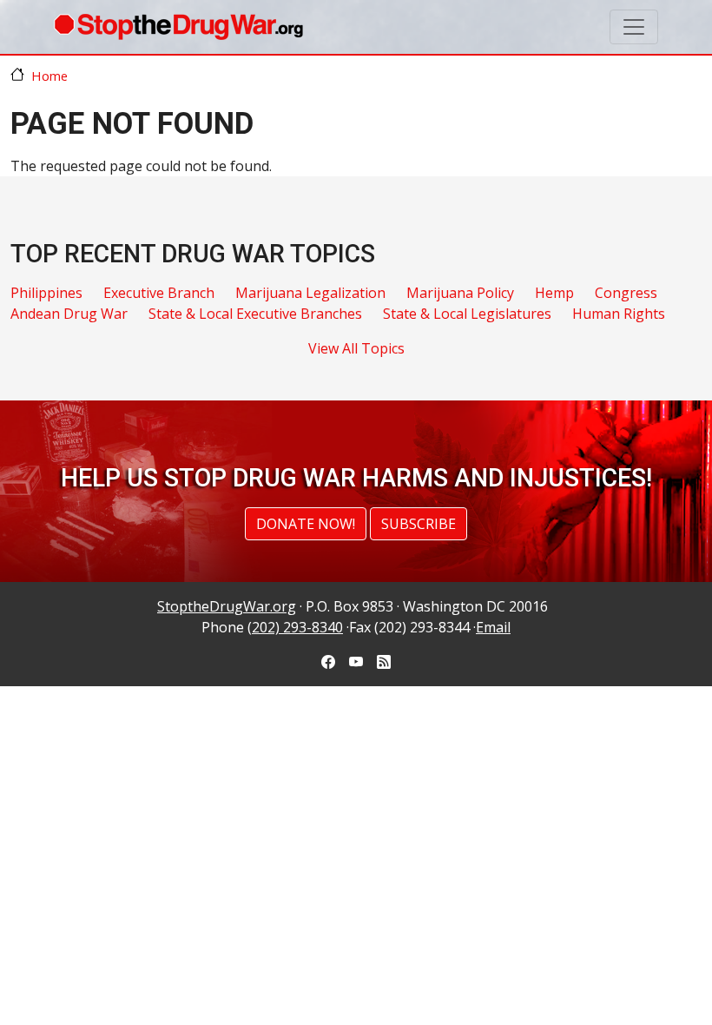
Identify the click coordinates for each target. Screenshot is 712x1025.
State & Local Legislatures (467, 313)
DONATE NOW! (305, 523)
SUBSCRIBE (418, 523)
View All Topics (356, 348)
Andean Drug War (69, 313)
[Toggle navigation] (634, 27)
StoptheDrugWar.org (226, 606)
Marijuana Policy (460, 292)
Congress (626, 292)
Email (493, 627)
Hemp (554, 292)
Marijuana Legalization (310, 292)
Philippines (46, 292)
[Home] (178, 27)
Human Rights (618, 313)
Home (49, 75)
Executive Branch (158, 292)
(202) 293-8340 (295, 627)
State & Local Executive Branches (255, 313)
